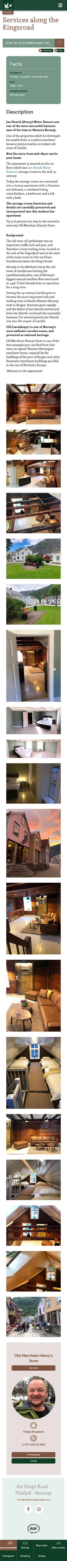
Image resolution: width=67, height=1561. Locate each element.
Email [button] (33, 1460)
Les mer (33, 1368)
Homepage (33, 1454)
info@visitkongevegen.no (33, 1499)
